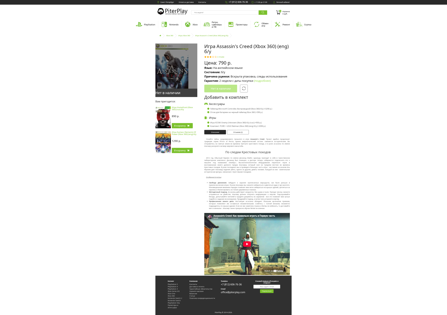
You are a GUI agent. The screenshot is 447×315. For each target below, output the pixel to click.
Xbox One (171, 293)
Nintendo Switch (174, 300)
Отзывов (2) (238, 132)
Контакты (193, 284)
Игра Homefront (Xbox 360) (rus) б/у (182, 108)
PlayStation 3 (173, 289)
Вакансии (193, 293)
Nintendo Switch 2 (175, 298)
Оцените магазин (196, 291)
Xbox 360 (169, 35)
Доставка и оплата (196, 286)
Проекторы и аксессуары (173, 306)
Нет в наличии (221, 88)
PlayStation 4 (173, 286)
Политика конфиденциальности (202, 298)
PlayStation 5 (173, 284)
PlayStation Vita (174, 303)
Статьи (192, 296)
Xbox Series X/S (174, 291)
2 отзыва (220, 57)
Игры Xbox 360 (184, 35)
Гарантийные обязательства (200, 289)
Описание (215, 132)
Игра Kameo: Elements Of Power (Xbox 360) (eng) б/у (184, 133)
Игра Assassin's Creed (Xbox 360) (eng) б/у (211, 35)
